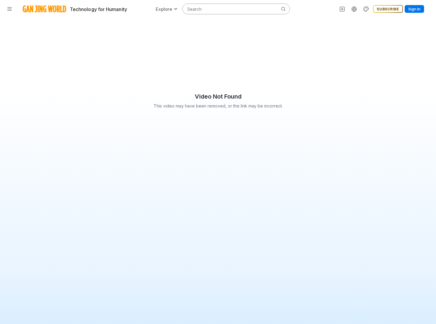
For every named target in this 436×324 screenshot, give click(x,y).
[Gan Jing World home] (44, 9)
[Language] (354, 9)
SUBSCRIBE (388, 9)
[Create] (342, 9)
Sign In (414, 9)
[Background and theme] (366, 9)
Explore (164, 9)
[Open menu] (9, 9)
